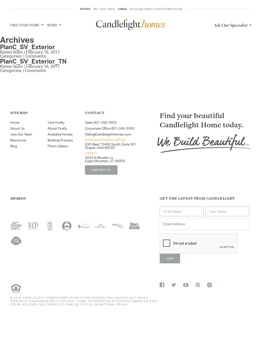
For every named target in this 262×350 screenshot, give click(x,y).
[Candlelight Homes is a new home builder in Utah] (131, 25)
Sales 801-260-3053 (101, 122)
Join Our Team (21, 134)
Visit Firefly (56, 122)
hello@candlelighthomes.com (155, 9)
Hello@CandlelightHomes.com (108, 134)
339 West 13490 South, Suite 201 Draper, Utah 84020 (110, 146)
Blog (13, 146)
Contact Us (101, 170)
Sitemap (19, 113)
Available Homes (60, 134)
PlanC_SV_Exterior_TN (33, 61)
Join (169, 258)
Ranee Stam (11, 52)
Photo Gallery (58, 146)
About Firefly (57, 128)
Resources (18, 140)
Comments (35, 56)
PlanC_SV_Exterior (27, 47)
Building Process (60, 140)
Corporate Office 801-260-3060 (109, 128)
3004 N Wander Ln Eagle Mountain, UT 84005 (105, 159)
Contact (94, 112)
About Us (17, 128)
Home (14, 122)
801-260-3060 (104, 9)
